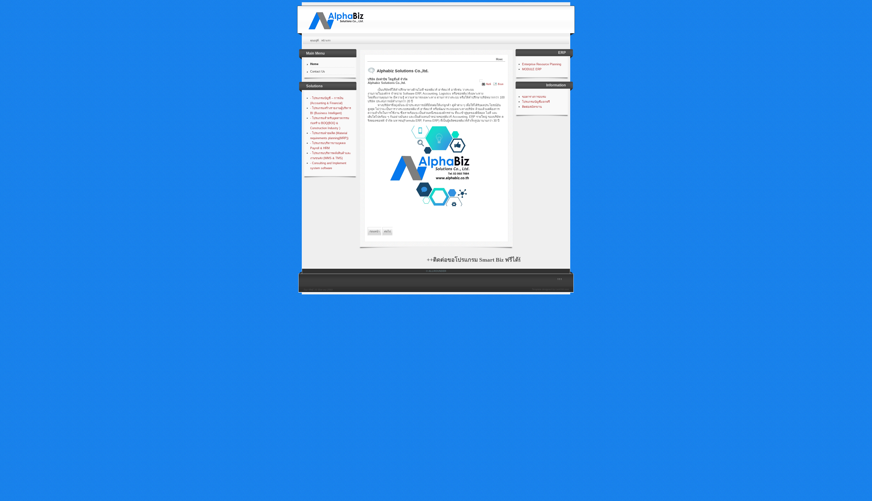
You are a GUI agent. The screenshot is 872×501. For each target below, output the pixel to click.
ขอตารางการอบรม (534, 96)
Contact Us (317, 71)
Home (314, 64)
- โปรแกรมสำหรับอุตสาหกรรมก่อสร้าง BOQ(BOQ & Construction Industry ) (329, 123)
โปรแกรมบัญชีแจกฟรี (536, 101)
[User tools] (481, 81)
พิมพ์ (488, 84)
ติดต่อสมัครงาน (532, 106)
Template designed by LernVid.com (550, 289)
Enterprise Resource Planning (541, 64)
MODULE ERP (532, 69)
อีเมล (500, 84)
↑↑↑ (559, 279)
